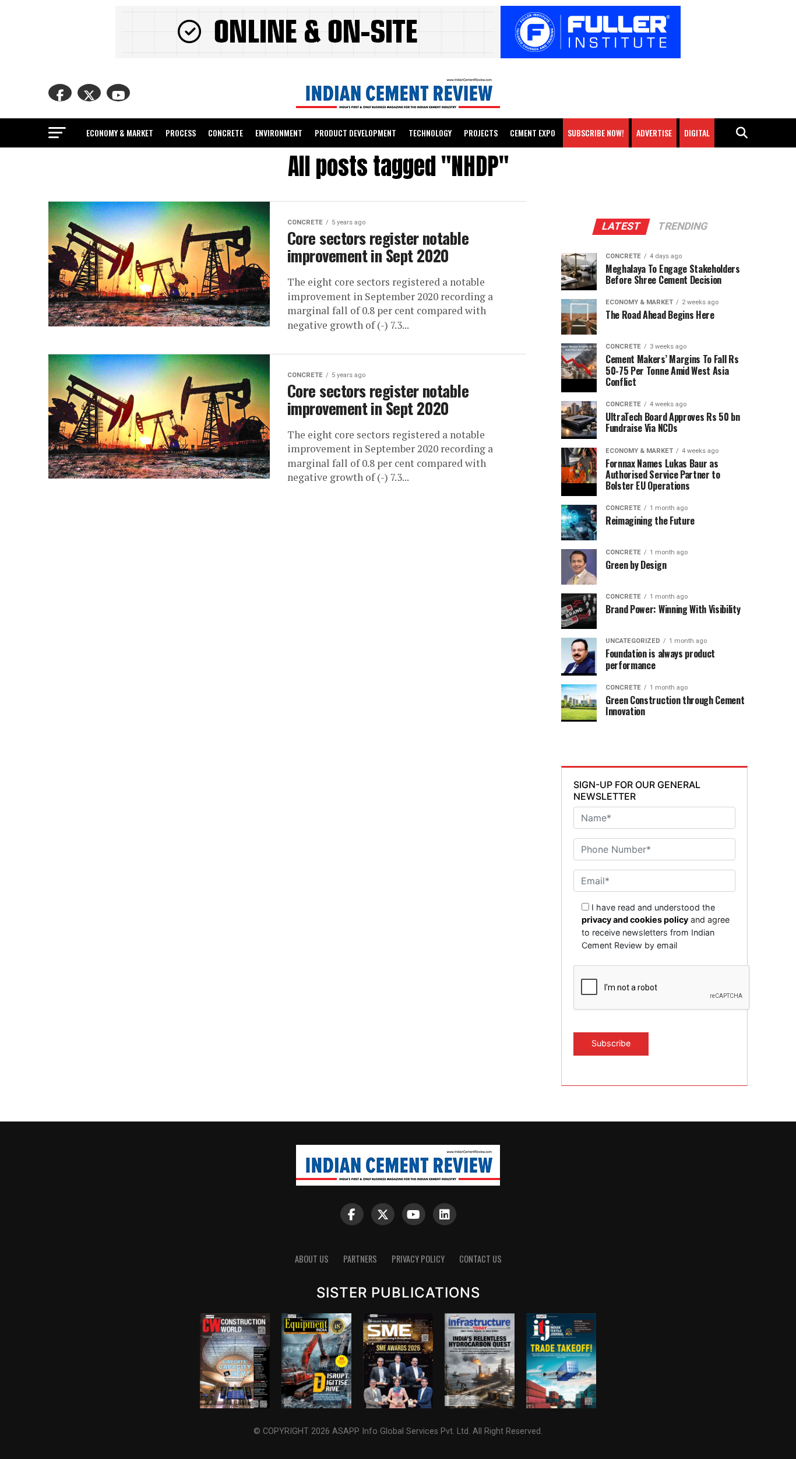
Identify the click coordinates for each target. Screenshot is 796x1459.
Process (180, 132)
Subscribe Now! (596, 132)
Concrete (225, 132)
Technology (430, 132)
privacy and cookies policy (635, 919)
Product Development (355, 132)
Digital (697, 132)
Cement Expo (532, 132)
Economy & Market (119, 132)
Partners (360, 1259)
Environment (278, 132)
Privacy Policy (418, 1259)
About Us (312, 1259)
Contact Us (480, 1259)
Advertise (654, 132)
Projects (481, 132)
